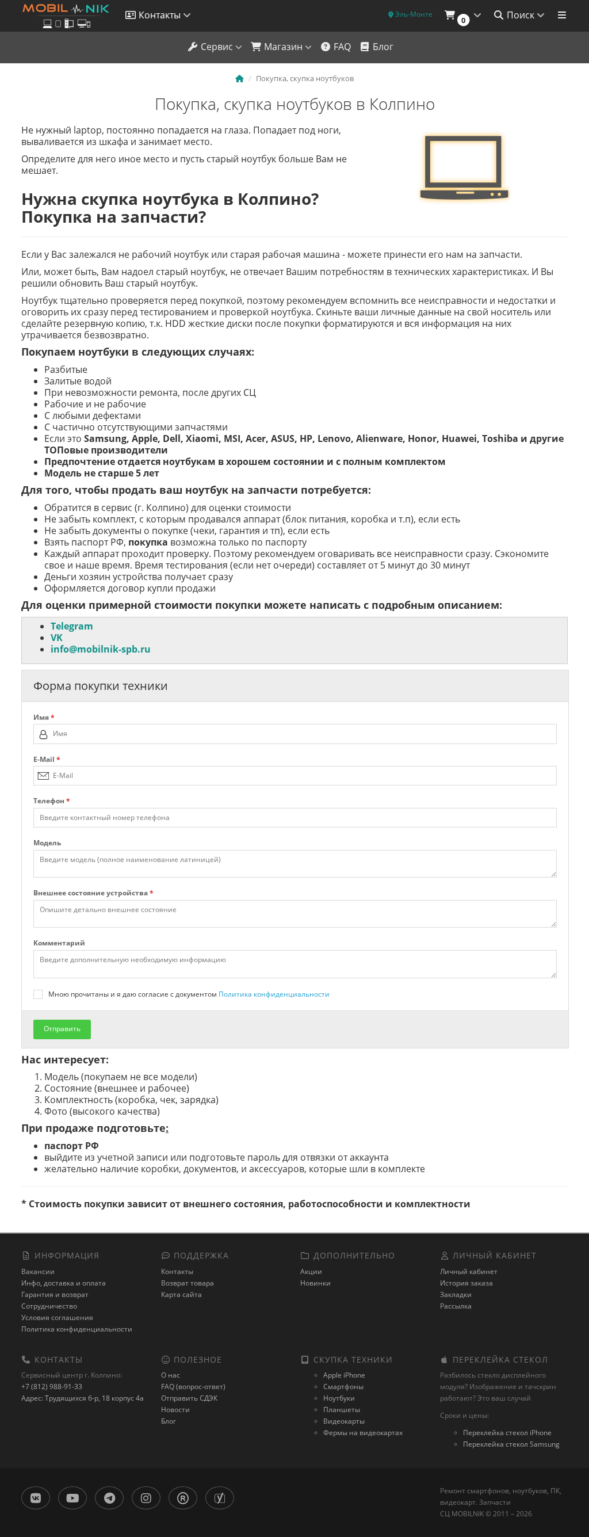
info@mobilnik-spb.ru (101, 649)
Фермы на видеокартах (363, 1432)
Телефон (51, 801)
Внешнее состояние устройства (93, 893)
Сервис (216, 46)
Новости (175, 1409)
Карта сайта (181, 1294)
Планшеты (341, 1409)
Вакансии (38, 1271)
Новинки (315, 1283)
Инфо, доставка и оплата (63, 1283)
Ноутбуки (339, 1398)
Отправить (62, 1028)
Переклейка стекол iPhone (507, 1432)
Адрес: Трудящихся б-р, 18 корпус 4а (82, 1398)
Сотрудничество (49, 1306)
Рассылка (456, 1306)
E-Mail (46, 760)
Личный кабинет (469, 1271)
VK (57, 637)
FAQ (341, 46)
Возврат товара (187, 1283)
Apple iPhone (344, 1375)
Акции (311, 1271)
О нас (170, 1375)
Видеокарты (344, 1421)
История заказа (466, 1283)
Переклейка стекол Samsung (511, 1444)
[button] (462, 16)
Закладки (456, 1294)
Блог (381, 46)
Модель (47, 843)
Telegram (72, 626)
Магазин (283, 46)
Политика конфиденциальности (274, 994)
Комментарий (59, 943)
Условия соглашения (57, 1317)
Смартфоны (343, 1386)
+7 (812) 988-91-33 (51, 1386)
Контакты (177, 1271)
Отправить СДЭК (189, 1398)
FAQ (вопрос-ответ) (193, 1386)
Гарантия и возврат (55, 1294)
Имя (44, 718)
